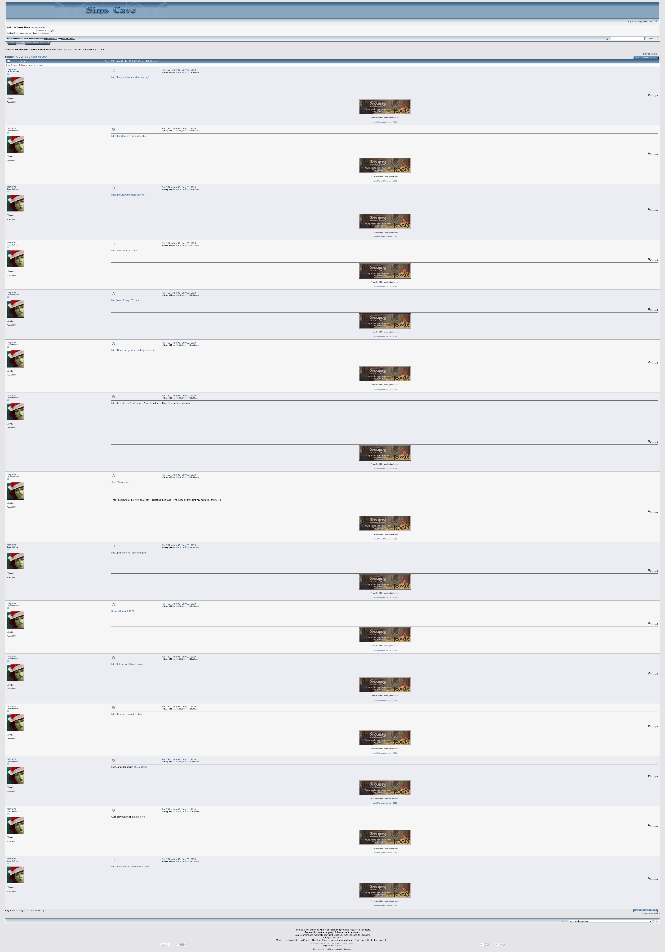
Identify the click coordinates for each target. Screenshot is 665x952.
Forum (21, 43)
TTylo (59, 49)
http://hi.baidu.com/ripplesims (126, 403)
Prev (14, 57)
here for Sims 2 (50, 39)
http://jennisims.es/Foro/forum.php (128, 552)
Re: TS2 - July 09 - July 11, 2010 (179, 70)
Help (29, 43)
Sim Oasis (141, 767)
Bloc (340, 946)
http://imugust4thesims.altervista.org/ (130, 77)
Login (35, 43)
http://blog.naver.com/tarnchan (126, 714)
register (42, 27)
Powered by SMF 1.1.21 (319, 944)
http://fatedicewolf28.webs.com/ (127, 664)
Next (34, 57)
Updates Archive (37, 49)
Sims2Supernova (119, 482)
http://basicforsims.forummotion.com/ (130, 866)
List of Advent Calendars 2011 (385, 122)
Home (12, 43)
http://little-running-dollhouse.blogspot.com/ (132, 350)
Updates (24, 49)
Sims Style (139, 817)
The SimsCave (11, 49)
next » (655, 54)
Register (45, 43)
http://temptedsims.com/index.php (128, 136)
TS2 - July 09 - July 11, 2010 (91, 49)
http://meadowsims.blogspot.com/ (128, 194)
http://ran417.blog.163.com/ (125, 300)
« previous (646, 54)
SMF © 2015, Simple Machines (343, 944)
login (33, 27)
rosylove (11, 69)
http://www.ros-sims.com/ (124, 250)
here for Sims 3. (68, 39)
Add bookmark (642, 57)
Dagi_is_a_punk (69, 49)
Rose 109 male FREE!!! (123, 611)
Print (654, 57)
